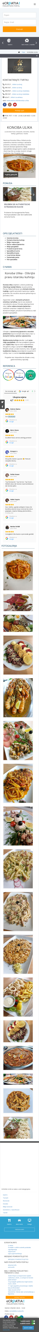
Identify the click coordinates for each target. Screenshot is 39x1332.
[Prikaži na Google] (7, 410)
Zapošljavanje (12, 1249)
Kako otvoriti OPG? (14, 1290)
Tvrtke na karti (19, 1229)
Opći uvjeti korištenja (15, 1253)
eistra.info (11, 1267)
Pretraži (19, 29)
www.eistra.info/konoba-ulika (18, 100)
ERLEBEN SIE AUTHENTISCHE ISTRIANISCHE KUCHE (17, 205)
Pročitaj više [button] (9, 513)
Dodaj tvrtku (19, 1297)
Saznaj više (6, 1329)
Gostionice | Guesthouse (11, 1210)
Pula (23, 52)
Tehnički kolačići (25, 1321)
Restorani (6, 1201)
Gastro (5, 1195)
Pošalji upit (19, 110)
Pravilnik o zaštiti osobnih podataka (19, 1247)
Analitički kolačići (25, 1323)
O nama (10, 1245)
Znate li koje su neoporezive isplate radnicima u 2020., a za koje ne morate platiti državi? (20, 1278)
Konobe (5, 1204)
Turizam (5, 1198)
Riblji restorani (7, 1207)
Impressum (12, 1251)
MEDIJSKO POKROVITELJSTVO (18, 1259)
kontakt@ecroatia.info (17, 1311)
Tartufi (5, 1213)
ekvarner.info (12, 1265)
